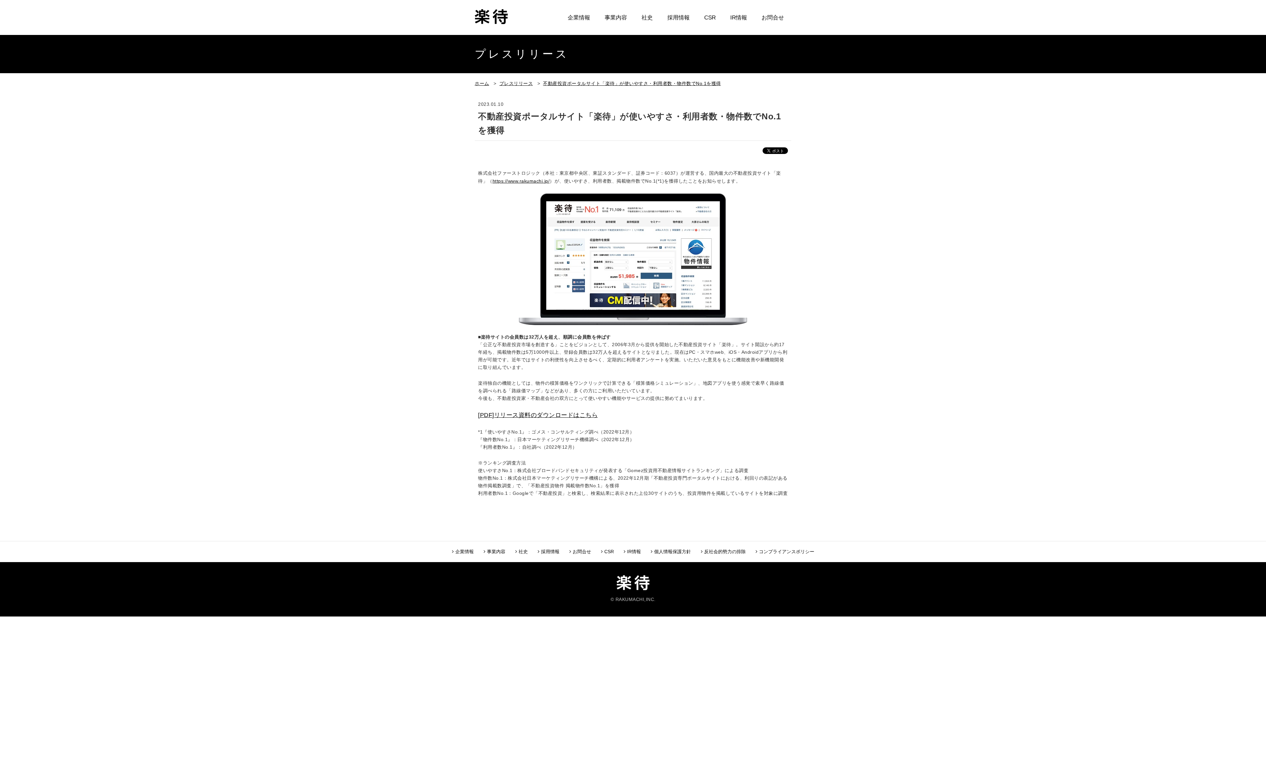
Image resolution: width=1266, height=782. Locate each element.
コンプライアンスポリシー (786, 551)
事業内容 (616, 17)
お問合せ (773, 17)
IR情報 (738, 17)
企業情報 (579, 17)
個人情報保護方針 (672, 551)
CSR (710, 17)
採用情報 (678, 17)
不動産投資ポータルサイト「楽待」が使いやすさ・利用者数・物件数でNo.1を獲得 (632, 83)
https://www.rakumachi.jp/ (521, 181)
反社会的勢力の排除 (725, 551)
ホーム (482, 83)
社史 (647, 17)
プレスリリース (516, 83)
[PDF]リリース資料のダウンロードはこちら (538, 415)
